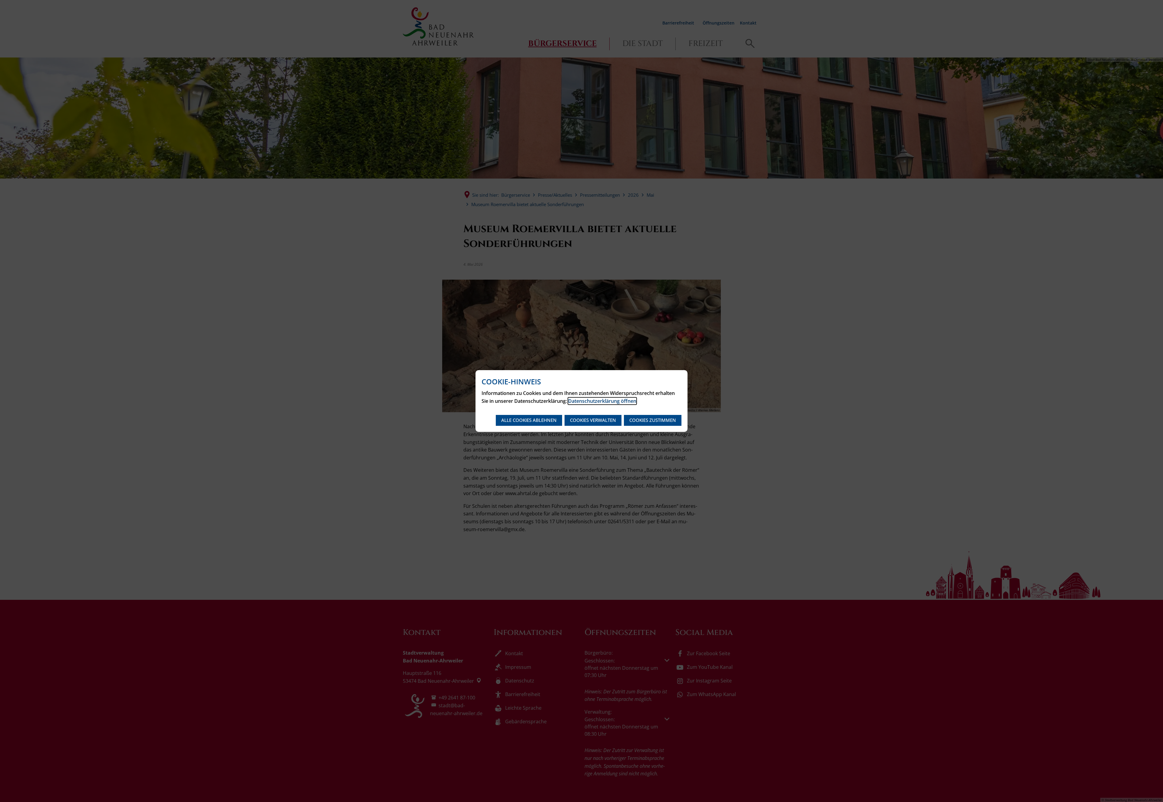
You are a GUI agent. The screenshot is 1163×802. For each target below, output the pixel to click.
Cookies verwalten (593, 420)
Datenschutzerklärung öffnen (602, 401)
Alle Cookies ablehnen (529, 420)
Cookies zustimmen (652, 420)
